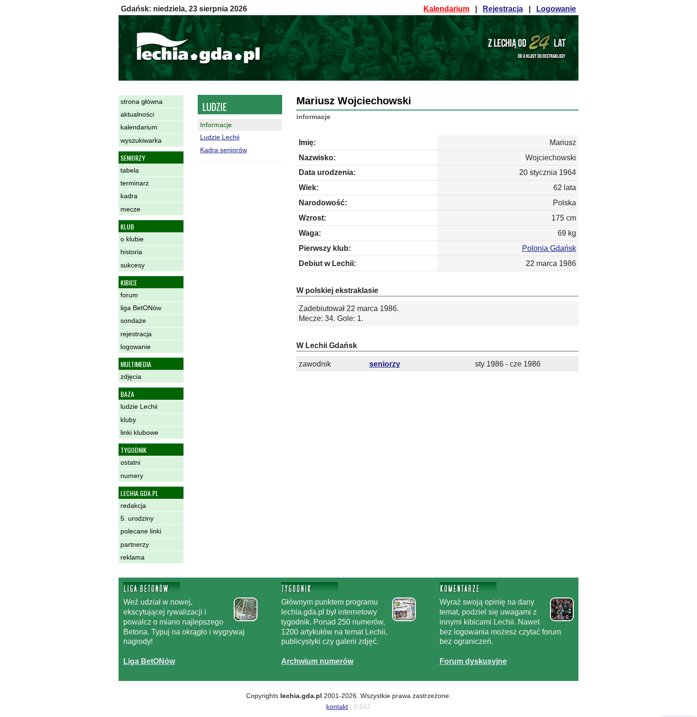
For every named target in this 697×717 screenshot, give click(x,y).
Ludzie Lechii (219, 137)
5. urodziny (137, 518)
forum (129, 295)
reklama (132, 557)
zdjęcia (130, 376)
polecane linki (140, 531)
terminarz (134, 183)
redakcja (133, 505)
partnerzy (134, 544)
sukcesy (132, 265)
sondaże (133, 320)
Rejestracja (503, 9)
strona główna (141, 101)
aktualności (137, 114)
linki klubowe (139, 432)
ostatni (130, 462)
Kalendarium (446, 9)
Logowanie (556, 9)
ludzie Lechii (138, 406)
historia (131, 252)
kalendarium (138, 127)
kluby (128, 419)
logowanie (135, 346)
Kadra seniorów (223, 150)
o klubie (132, 239)
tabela (129, 170)
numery (131, 475)
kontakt (337, 706)
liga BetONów (140, 308)
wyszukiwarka (141, 140)
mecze (130, 209)
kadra (129, 196)
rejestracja (136, 334)
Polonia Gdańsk (549, 248)
